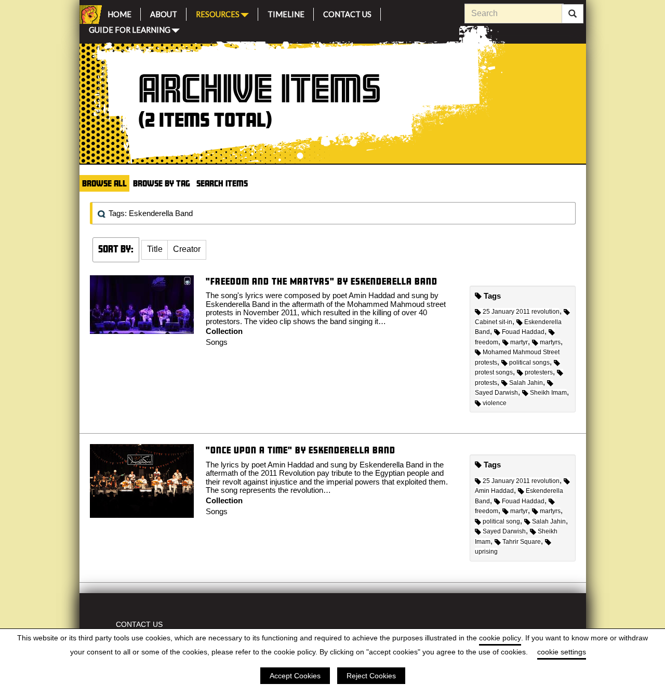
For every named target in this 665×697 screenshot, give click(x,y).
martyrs (550, 342)
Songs (217, 342)
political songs (529, 362)
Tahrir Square (521, 541)
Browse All (104, 183)
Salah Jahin (526, 382)
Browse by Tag (161, 183)
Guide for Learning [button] (129, 29)
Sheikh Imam (548, 392)
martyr (519, 342)
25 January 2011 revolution (521, 311)
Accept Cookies (295, 676)
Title (155, 249)
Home (119, 12)
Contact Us (347, 12)
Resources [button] (218, 13)
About (163, 12)
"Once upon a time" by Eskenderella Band (300, 450)
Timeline (286, 12)
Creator (187, 249)
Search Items (222, 183)
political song (501, 521)
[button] (154, 250)
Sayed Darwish (504, 531)
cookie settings (561, 652)
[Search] (572, 14)
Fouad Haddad (523, 332)
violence (495, 403)
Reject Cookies (371, 676)
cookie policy (500, 638)
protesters (539, 372)
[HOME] (88, 14)
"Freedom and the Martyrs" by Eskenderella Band (321, 281)
